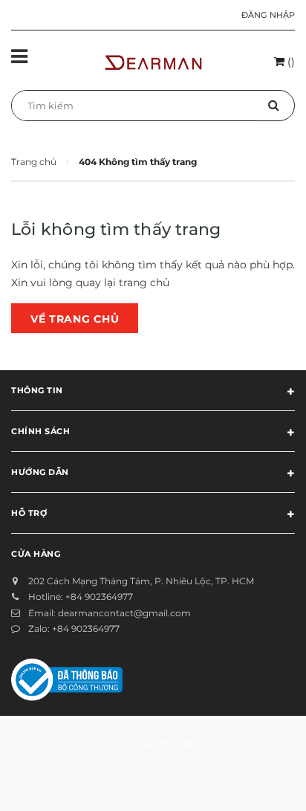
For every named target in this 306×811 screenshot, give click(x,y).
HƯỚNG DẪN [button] (40, 472)
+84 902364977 (99, 596)
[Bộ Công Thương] (67, 678)
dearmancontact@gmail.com (124, 612)
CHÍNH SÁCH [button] (41, 431)
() (289, 61)
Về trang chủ (74, 319)
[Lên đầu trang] (258, 781)
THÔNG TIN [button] (37, 390)
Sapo (184, 743)
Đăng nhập (268, 15)
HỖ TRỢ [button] (29, 513)
